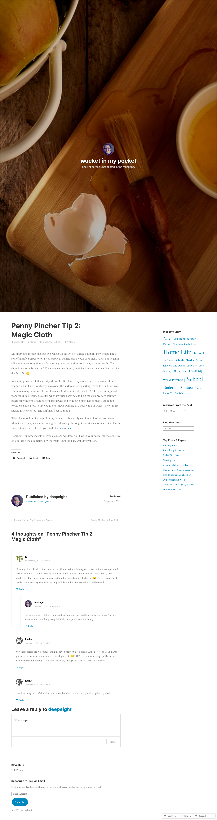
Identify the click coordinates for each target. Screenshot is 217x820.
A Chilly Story (170, 445)
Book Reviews (187, 338)
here (61, 428)
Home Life (177, 351)
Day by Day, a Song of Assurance (179, 469)
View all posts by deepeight (38, 501)
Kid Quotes (179, 365)
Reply (21, 589)
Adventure (170, 338)
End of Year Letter (171, 455)
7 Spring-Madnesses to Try (175, 464)
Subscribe (19, 802)
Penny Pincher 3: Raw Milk (104, 521)
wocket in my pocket (108, 160)
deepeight (19, 342)
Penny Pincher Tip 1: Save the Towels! (32, 521)
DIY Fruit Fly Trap (172, 489)
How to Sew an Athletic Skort (177, 474)
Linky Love (192, 365)
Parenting (178, 379)
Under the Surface (178, 387)
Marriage (168, 371)
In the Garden (186, 360)
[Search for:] (178, 428)
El (26, 557)
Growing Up (169, 459)
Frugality (167, 343)
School (33, 342)
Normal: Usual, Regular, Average (178, 484)
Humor (197, 353)
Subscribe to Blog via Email (28, 781)
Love (201, 365)
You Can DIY (176, 393)
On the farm (180, 371)
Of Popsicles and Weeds (174, 479)
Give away (178, 344)
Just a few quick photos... (174, 450)
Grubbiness (190, 344)
